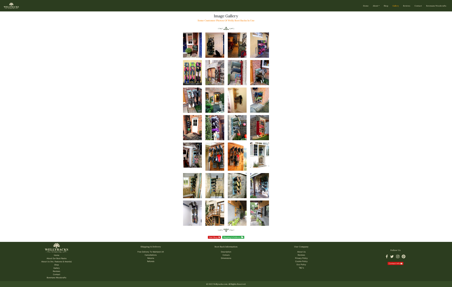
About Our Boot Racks (57, 258)
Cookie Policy (301, 261)
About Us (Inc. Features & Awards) (56, 261)
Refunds (150, 261)
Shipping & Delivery (151, 246)
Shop (386, 6)
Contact (418, 6)
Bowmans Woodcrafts (436, 6)
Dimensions (226, 258)
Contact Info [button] (394, 263)
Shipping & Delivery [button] (232, 237)
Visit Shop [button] (213, 237)
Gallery (56, 268)
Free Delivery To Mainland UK (150, 252)
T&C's (301, 268)
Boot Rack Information (226, 246)
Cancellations (151, 255)
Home (366, 6)
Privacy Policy (301, 258)
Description (226, 252)
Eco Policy (301, 264)
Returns (150, 258)
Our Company (301, 246)
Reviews (406, 6)
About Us (301, 252)
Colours (226, 255)
